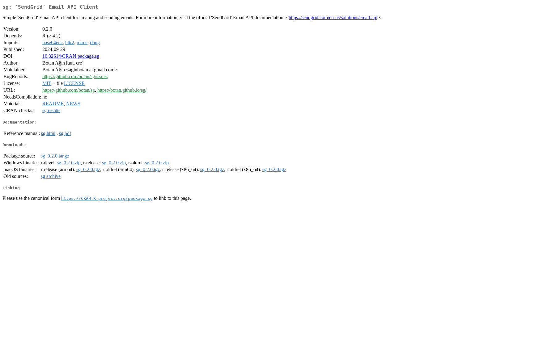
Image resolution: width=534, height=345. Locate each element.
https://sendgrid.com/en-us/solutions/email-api (333, 17)
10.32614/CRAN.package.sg (70, 56)
